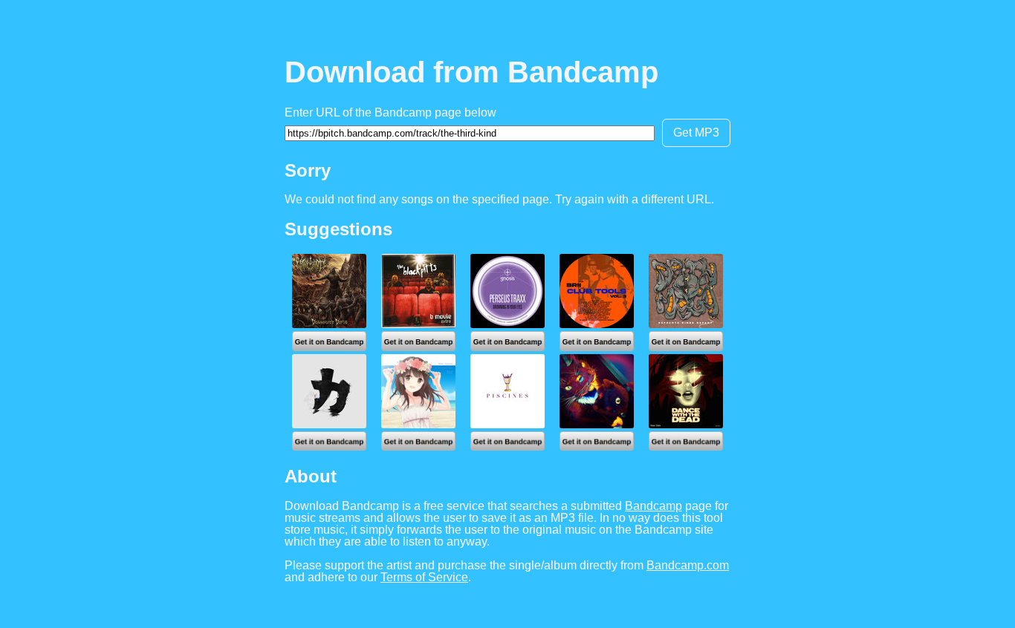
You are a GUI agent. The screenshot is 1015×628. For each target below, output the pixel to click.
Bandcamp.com (687, 565)
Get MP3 (696, 132)
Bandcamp (653, 506)
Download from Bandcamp (471, 72)
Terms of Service (424, 577)
